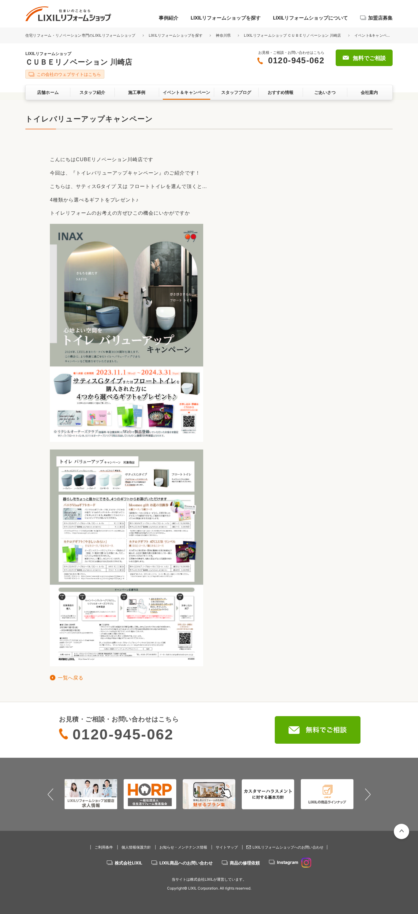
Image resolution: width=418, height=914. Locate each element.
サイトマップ (227, 847)
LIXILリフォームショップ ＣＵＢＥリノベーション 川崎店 (292, 35)
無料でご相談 (369, 58)
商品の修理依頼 (245, 862)
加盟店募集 (380, 18)
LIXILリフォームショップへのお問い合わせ (287, 847)
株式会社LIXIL (128, 862)
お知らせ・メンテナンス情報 (183, 847)
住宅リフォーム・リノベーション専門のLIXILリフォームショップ (80, 35)
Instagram (287, 862)
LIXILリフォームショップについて (310, 18)
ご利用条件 (104, 847)
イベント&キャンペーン (374, 35)
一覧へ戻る (70, 677)
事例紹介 (168, 18)
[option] (91, 794)
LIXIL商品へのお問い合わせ (186, 862)
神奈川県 (223, 35)
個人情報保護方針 (136, 847)
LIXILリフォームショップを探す (226, 18)
